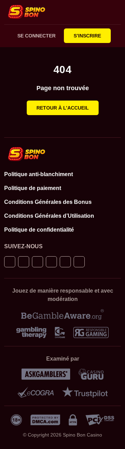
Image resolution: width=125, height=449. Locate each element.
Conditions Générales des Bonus (48, 202)
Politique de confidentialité (39, 230)
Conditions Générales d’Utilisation (49, 216)
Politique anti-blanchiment (38, 174)
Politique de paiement (32, 188)
